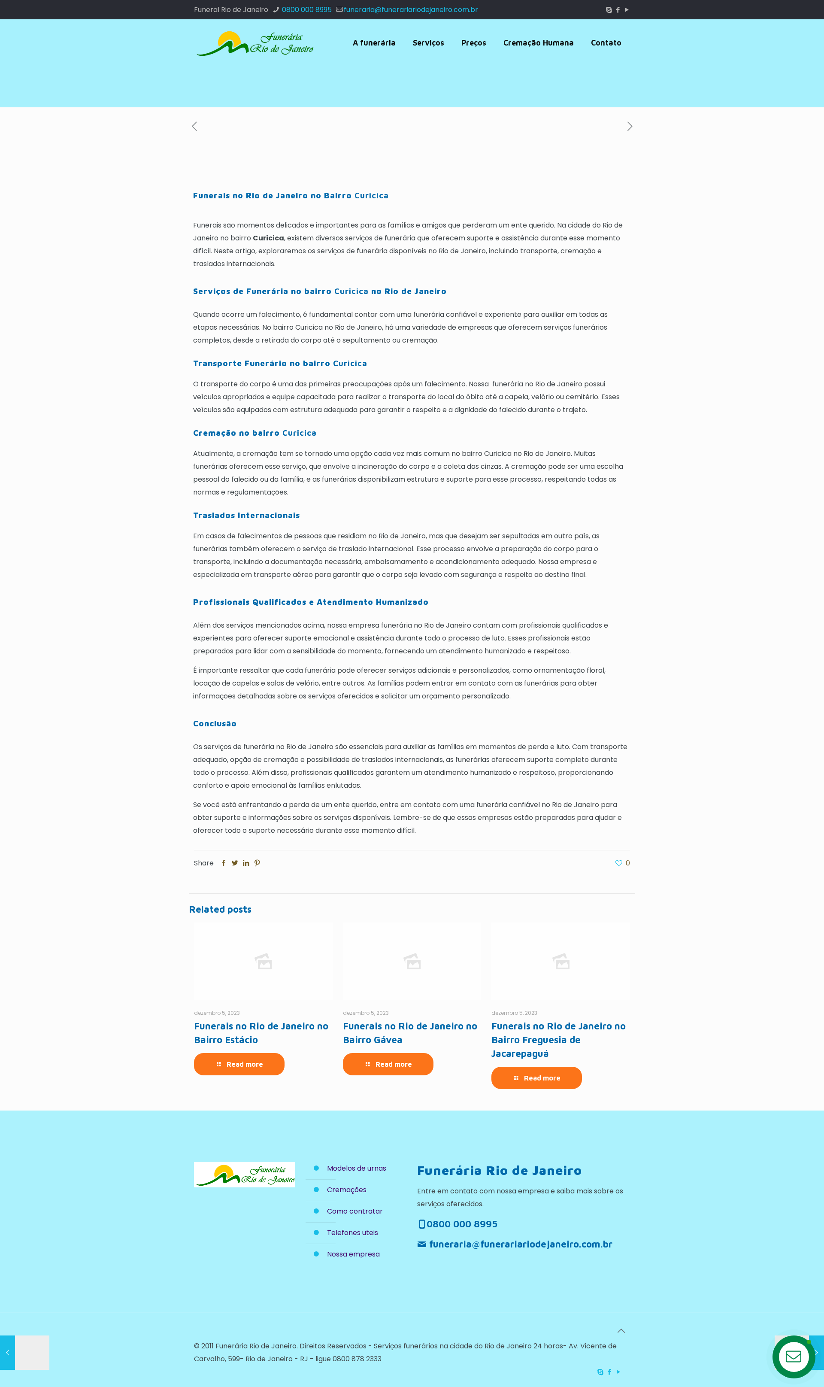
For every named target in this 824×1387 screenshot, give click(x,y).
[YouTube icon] (627, 9)
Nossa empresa (353, 1254)
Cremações (347, 1190)
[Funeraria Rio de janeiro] (254, 43)
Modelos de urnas (356, 1168)
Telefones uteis (352, 1233)
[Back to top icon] (621, 1331)
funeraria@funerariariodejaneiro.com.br (411, 10)
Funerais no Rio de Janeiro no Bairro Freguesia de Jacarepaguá (558, 1039)
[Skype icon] (609, 9)
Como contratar (355, 1211)
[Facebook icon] (618, 9)
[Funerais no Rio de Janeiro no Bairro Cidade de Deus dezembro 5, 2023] (24, 1352)
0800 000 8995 (306, 10)
